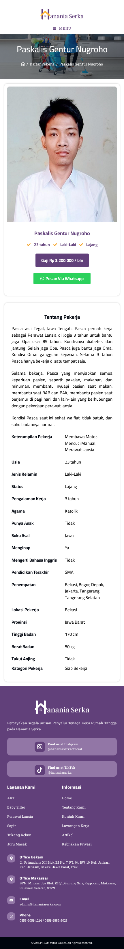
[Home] (23, 64)
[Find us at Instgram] (40, 747)
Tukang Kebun (19, 834)
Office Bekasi (31, 857)
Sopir (11, 825)
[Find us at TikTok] (40, 770)
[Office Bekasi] (11, 858)
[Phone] (11, 916)
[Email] (11, 900)
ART (10, 798)
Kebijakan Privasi (77, 844)
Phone (25, 915)
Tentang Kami (74, 807)
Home (67, 798)
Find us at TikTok (61, 767)
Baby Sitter (16, 807)
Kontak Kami (73, 816)
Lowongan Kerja (75, 825)
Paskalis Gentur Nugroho (81, 64)
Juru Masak (17, 844)
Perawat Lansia (20, 816)
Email (24, 898)
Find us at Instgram (63, 744)
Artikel (68, 834)
